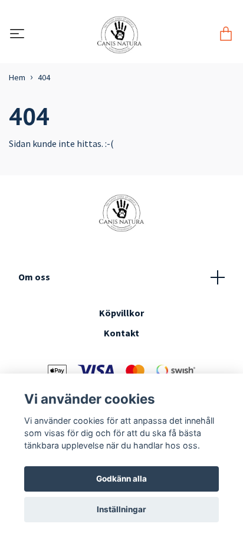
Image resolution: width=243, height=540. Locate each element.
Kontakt (121, 333)
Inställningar (121, 509)
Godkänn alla (121, 478)
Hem (17, 77)
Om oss (34, 277)
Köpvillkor (121, 313)
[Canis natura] (119, 34)
